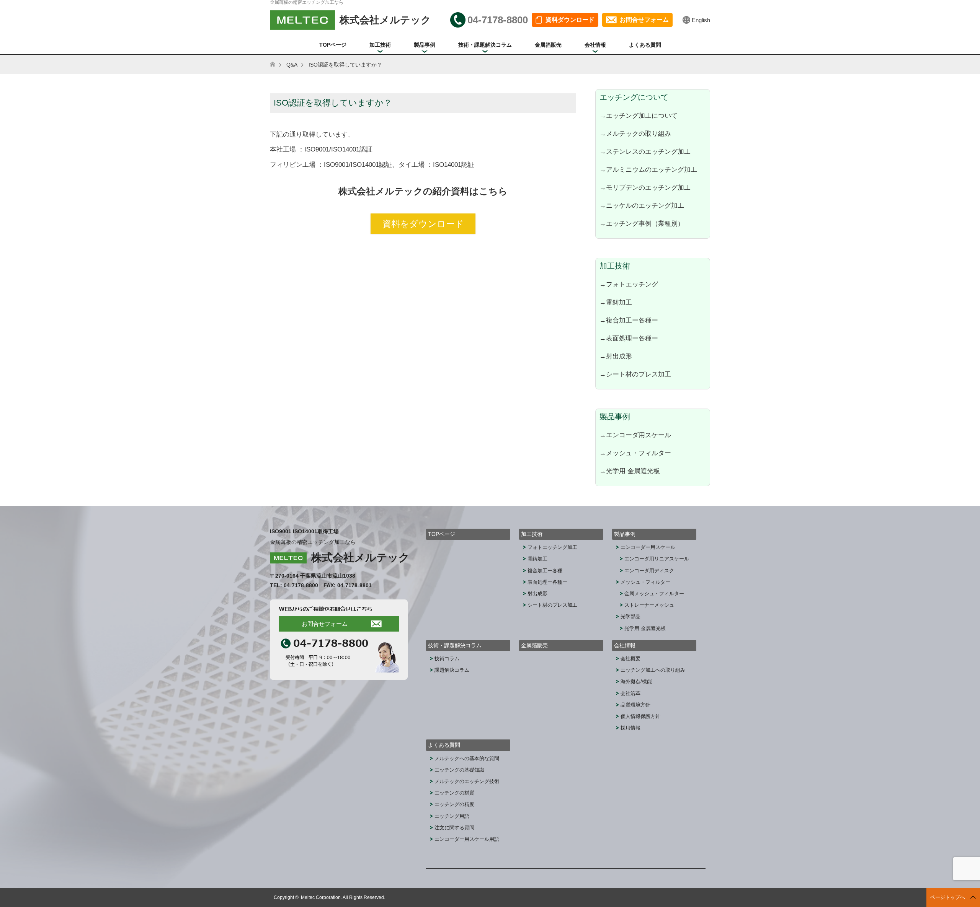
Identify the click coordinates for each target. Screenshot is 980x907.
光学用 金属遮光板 (645, 628)
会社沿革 (630, 693)
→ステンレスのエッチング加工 (645, 151)
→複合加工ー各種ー (628, 320)
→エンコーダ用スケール (635, 435)
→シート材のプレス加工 (635, 374)
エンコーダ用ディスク (649, 570)
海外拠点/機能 (636, 681)
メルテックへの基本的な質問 (466, 758)
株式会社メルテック (360, 557)
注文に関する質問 (454, 827)
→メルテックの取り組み (635, 133)
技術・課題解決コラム (485, 45)
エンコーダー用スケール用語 (466, 839)
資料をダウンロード (423, 224)
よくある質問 (645, 45)
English (701, 20)
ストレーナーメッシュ (649, 605)
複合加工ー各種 (545, 570)
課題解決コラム (451, 670)
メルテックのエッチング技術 (466, 781)
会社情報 (595, 45)
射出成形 (537, 593)
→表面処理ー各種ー (628, 338)
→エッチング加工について (638, 115)
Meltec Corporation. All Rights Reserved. (343, 897)
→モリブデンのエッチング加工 (645, 187)
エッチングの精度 (454, 804)
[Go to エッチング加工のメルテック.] (277, 65)
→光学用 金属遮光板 (629, 470)
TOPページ (332, 45)
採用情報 (630, 728)
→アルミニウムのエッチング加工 (648, 169)
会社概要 (630, 658)
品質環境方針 (635, 705)
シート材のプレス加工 (552, 605)
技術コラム (446, 658)
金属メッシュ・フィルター (654, 593)
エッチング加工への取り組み (653, 670)
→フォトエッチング (628, 284)
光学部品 (630, 616)
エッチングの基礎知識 (459, 770)
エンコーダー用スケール (648, 547)
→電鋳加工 (615, 302)
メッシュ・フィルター (645, 582)
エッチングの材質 (454, 793)
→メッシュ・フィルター (635, 452)
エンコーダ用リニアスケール (656, 559)
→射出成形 (615, 356)
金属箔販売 (548, 45)
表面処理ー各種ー (547, 582)
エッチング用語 (451, 816)
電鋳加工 (537, 559)
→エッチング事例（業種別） (641, 223)
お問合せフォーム (644, 19)
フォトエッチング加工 (552, 547)
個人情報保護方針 (640, 716)
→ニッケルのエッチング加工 (641, 205)
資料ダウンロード (570, 19)
